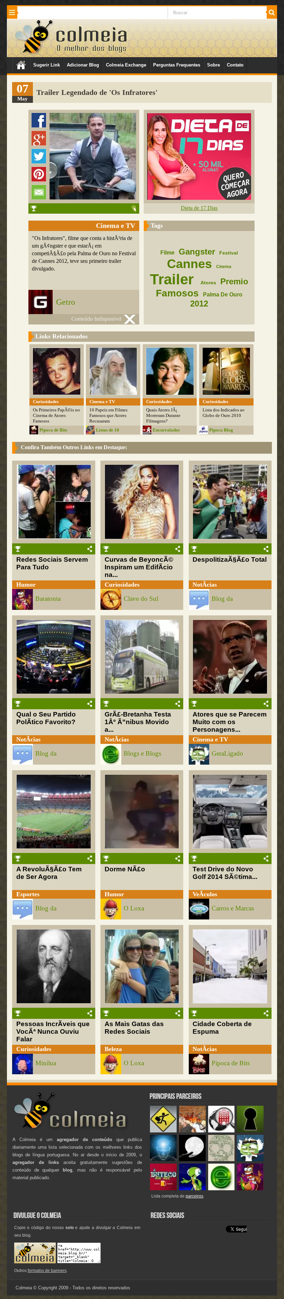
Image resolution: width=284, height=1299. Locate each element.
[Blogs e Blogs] (221, 1188)
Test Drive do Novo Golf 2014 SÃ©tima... (225, 872)
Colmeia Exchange (126, 65)
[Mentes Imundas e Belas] (192, 1159)
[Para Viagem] (163, 1130)
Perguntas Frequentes (176, 65)
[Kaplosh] (192, 1130)
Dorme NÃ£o (125, 869)
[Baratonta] (250, 1188)
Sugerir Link (46, 65)
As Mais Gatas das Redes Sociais (134, 1027)
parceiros (194, 1196)
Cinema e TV (210, 739)
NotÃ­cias (205, 584)
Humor (26, 584)
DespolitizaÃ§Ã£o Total (230, 559)
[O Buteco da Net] (163, 1188)
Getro (65, 301)
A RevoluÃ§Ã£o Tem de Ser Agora (49, 872)
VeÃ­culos (205, 894)
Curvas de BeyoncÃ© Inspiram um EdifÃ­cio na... (139, 567)
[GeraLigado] (250, 1159)
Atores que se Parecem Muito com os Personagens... (230, 722)
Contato (235, 65)
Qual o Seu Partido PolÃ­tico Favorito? (46, 718)
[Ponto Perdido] (250, 1130)
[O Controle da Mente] (163, 1159)
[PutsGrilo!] (192, 1188)
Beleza (113, 1049)
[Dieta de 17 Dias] (199, 198)
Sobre (213, 65)
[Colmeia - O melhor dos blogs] (34, 53)
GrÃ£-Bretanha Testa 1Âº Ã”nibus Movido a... (138, 722)
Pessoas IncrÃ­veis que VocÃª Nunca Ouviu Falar (53, 1031)
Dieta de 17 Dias (199, 208)
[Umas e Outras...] (221, 1159)
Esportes (27, 894)
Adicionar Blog (83, 65)
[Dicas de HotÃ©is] (221, 1130)
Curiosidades (122, 584)
